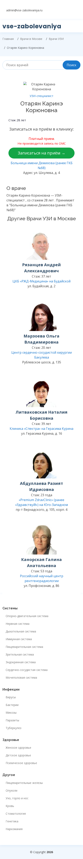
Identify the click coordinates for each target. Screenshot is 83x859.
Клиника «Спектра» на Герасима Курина (41, 428)
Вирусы (11, 697)
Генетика (12, 821)
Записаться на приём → (41, 153)
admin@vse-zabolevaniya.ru (24, 10)
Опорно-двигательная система (27, 616)
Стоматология (16, 813)
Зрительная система (20, 654)
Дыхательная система (21, 631)
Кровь (10, 806)
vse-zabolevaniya (31, 26)
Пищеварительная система (24, 646)
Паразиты (12, 720)
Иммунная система (19, 639)
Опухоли (11, 790)
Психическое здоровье (21, 763)
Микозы (11, 712)
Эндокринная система (21, 662)
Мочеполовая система (21, 677)
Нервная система (17, 623)
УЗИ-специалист (41, 96)
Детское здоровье (18, 755)
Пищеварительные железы (24, 782)
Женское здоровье (18, 747)
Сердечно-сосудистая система (27, 669)
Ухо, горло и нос (17, 798)
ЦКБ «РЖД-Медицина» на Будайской (41, 281)
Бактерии (12, 705)
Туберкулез (13, 728)
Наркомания (14, 829)
